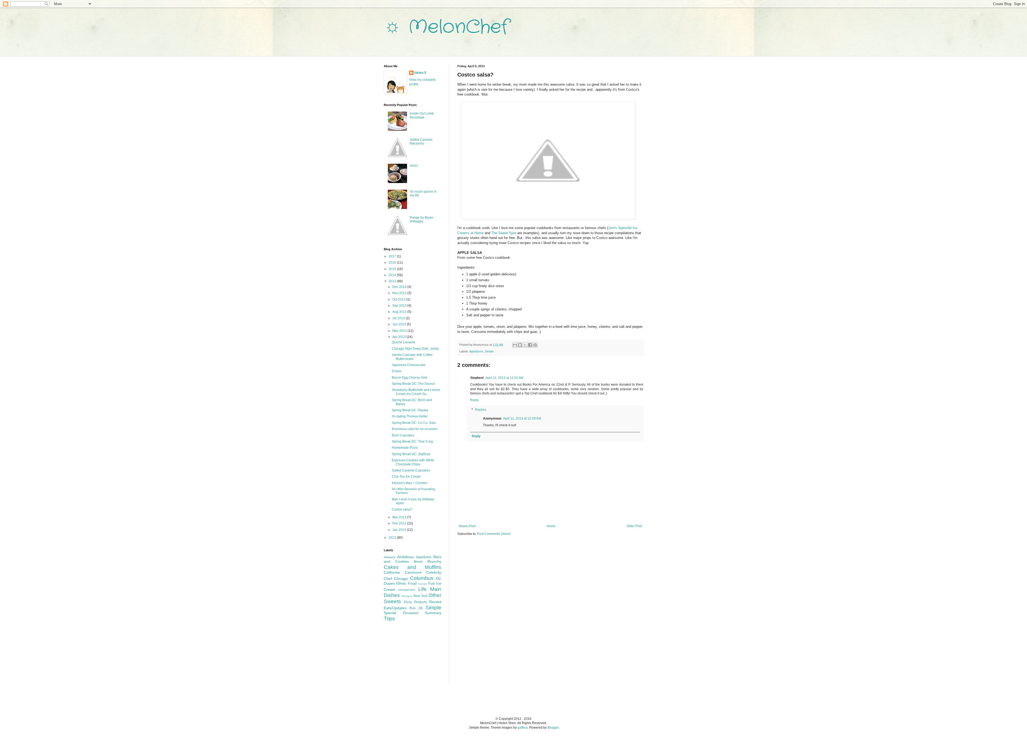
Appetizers (476, 351)
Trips (389, 618)
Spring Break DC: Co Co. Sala (414, 423)
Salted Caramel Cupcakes (411, 470)
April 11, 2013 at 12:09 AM (522, 418)
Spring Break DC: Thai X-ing (412, 441)
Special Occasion (401, 613)
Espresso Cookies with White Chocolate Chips (413, 462)
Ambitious (405, 557)
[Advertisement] (410, 656)
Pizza (408, 602)
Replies (480, 410)
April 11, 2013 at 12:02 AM (504, 378)
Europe (422, 583)
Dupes (389, 583)
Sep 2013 (399, 305)
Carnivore (413, 572)
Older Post (634, 526)
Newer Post (467, 526)
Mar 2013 (399, 517)
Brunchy (434, 561)
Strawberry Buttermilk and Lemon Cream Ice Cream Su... (416, 391)
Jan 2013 (399, 530)
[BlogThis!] (520, 345)
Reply (474, 400)
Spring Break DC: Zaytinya (411, 454)
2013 (393, 281)
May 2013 (400, 331)
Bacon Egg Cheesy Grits (409, 377)
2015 (393, 269)
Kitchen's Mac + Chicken (409, 483)
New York (420, 596)
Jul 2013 (399, 318)
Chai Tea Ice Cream (406, 476)
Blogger (553, 727)
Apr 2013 (399, 337)
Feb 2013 (399, 523)
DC (438, 578)
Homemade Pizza (405, 448)
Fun (431, 583)
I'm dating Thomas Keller (410, 416)
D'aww (396, 371)
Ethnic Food (406, 583)
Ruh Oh (416, 608)
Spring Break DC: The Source (413, 384)
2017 (393, 256)
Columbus (422, 578)
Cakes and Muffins (412, 567)
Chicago (401, 578)
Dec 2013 (399, 287)
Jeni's (414, 166)
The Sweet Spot (503, 233)
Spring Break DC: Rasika (410, 410)
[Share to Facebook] (530, 345)
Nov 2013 (399, 293)
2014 (393, 275)
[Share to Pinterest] (535, 345)
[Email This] (515, 345)
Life (422, 589)
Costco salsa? (402, 509)
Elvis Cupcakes (403, 435)
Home (551, 526)
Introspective (406, 589)
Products (420, 602)
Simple (489, 351)
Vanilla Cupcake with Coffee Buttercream (412, 356)
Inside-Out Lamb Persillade (422, 115)
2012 (393, 537)
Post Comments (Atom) (494, 534)
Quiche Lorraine (403, 342)
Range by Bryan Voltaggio (421, 219)
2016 (393, 262)
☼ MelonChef (446, 27)
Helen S (420, 73)
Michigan (406, 596)
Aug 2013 (399, 312)
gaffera (523, 727)
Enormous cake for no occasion (415, 429)
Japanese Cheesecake (409, 365)
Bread (418, 562)
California (392, 572)
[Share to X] (525, 345)
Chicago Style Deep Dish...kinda (415, 349)
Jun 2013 (399, 324)
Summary (433, 613)
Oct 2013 (399, 299)
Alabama (389, 557)
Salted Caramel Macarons (421, 141)
